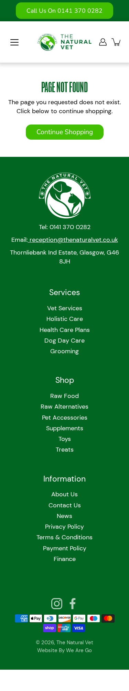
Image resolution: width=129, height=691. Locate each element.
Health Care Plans (65, 330)
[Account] (102, 41)
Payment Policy (64, 548)
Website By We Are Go (64, 650)
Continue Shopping (64, 132)
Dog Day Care (64, 340)
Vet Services (64, 308)
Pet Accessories (64, 417)
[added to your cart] (116, 41)
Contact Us (65, 505)
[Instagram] (57, 603)
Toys (64, 439)
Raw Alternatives (64, 406)
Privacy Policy (64, 526)
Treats (65, 449)
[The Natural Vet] (64, 42)
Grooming (64, 351)
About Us (64, 494)
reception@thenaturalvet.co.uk (73, 240)
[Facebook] (72, 603)
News (64, 516)
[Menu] (14, 42)
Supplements (64, 428)
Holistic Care (64, 319)
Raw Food (64, 396)
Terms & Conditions (64, 537)
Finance (65, 559)
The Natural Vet (74, 642)
